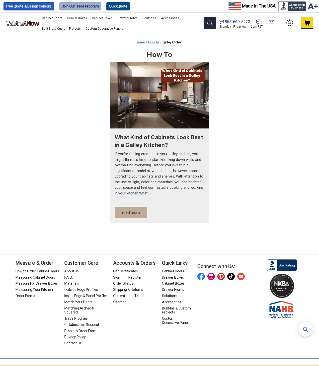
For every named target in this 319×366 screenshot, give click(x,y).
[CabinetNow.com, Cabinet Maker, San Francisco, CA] (282, 265)
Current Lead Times (128, 296)
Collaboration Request (81, 325)
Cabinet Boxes (102, 18)
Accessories (170, 18)
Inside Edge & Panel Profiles (86, 296)
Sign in (118, 277)
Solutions (149, 18)
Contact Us (72, 343)
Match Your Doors (78, 302)
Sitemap (120, 302)
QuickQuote (118, 6)
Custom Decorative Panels (104, 28)
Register (135, 277)
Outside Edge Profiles (81, 290)
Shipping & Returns (128, 290)
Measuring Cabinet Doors (35, 277)
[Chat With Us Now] (259, 22)
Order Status (123, 283)
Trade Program (80, 6)
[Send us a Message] (271, 22)
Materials (71, 283)
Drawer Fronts (128, 18)
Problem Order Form (80, 331)
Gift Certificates (125, 271)
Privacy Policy (75, 337)
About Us (71, 271)
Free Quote (28, 6)
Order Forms (25, 296)
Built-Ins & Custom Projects (61, 28)
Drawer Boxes (77, 18)
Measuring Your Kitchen (34, 290)
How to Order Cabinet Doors (37, 271)
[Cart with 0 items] (307, 23)
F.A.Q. (68, 277)
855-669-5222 (237, 21)
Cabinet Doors (52, 18)
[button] (305, 329)
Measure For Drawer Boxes (36, 283)
